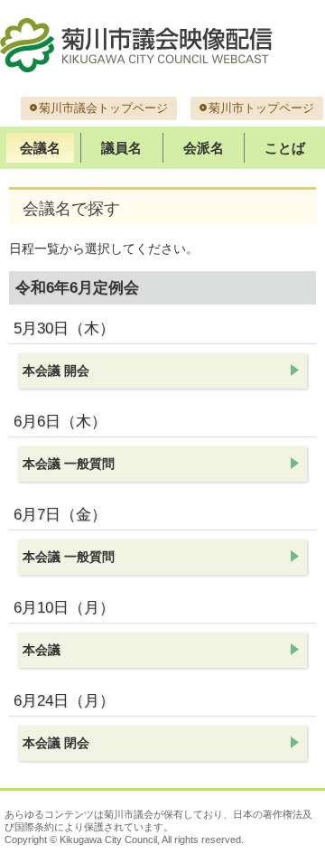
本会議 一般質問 (69, 463)
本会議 (41, 650)
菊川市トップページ (261, 108)
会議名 (40, 147)
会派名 (203, 147)
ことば (285, 147)
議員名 (121, 147)
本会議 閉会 (56, 743)
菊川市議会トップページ (103, 108)
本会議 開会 (56, 370)
